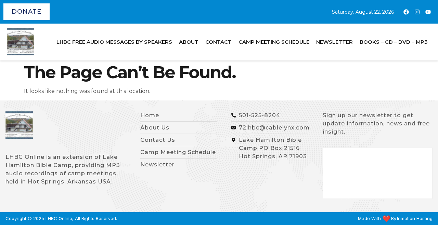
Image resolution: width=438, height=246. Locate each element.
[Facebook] (406, 11)
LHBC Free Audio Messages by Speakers (114, 42)
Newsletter (334, 42)
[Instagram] (417, 11)
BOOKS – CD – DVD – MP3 (394, 42)
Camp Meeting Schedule (274, 42)
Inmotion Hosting (415, 218)
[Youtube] (428, 11)
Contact (218, 42)
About (188, 42)
